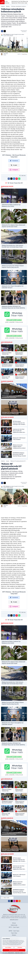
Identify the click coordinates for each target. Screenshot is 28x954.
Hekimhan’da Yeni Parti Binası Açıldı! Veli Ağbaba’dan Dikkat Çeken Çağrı (16, 2)
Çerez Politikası (8, 947)
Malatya (8, 6)
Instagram (15, 169)
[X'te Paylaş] (5, 31)
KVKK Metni (20, 947)
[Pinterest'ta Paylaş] (17, 179)
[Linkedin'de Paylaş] (14, 179)
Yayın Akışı (14, 933)
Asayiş (7, 461)
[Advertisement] (14, 60)
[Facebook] (9, 901)
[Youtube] (17, 901)
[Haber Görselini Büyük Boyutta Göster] (14, 44)
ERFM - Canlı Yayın (14, 931)
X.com (15, 165)
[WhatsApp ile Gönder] (19, 179)
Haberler (3, 6)
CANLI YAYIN (6, 897)
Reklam (14, 935)
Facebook (15, 160)
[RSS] (19, 901)
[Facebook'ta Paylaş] (2, 31)
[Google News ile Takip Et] (24, 54)
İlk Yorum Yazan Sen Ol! (15, 183)
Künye (14, 923)
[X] (12, 901)
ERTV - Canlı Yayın (14, 927)
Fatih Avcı (6, 54)
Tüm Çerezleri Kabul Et (14, 950)
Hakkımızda (14, 925)
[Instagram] (14, 901)
